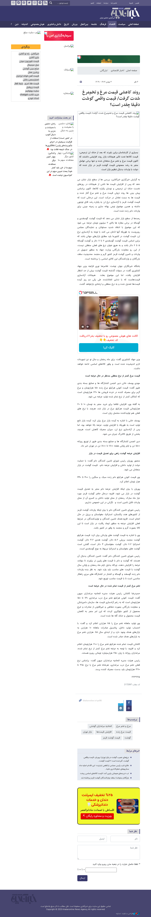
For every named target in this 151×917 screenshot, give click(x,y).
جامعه (94, 24)
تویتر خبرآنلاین (29, 3)
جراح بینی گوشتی (31, 69)
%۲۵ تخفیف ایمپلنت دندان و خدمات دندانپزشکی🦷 (97, 800)
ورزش (74, 24)
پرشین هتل (33, 72)
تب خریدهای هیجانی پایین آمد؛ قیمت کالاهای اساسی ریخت (104, 773)
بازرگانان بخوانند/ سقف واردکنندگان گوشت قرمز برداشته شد (105, 778)
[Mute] (88, 327)
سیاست (121, 24)
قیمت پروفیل (32, 87)
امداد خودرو (33, 98)
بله (18, 3)
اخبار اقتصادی (117, 70)
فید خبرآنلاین (45, 3)
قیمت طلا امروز (31, 84)
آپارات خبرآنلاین (24, 3)
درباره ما (106, 3)
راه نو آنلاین (24, 54)
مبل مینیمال (33, 65)
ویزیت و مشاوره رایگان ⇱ (97, 816)
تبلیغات (98, 3)
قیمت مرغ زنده (123, 732)
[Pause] (82, 327)
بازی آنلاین (34, 57)
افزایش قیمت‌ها (104, 732)
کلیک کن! (108, 347)
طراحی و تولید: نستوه (124, 913)
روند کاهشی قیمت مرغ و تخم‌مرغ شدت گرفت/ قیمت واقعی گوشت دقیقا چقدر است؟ (111, 98)
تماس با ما (114, 3)
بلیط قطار (18, 84)
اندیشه (25, 24)
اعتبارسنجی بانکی (31, 80)
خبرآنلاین (119, 13)
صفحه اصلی (133, 24)
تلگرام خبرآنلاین (40, 3)
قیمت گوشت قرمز (111, 738)
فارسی (137, 3)
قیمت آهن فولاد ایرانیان (27, 76)
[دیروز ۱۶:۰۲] (65, 127)
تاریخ (66, 24)
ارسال (82, 878)
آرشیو (92, 3)
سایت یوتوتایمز (32, 91)
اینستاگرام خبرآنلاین (34, 3)
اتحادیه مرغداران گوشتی (100, 726)
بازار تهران (87, 732)
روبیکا (13, 3)
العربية (131, 3)
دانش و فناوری (54, 24)
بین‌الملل (84, 24)
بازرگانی (103, 70)
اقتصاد (112, 24)
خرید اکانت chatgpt (29, 95)
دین (17, 24)
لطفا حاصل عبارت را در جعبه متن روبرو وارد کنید (116, 864)
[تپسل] (79, 57)
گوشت (128, 738)
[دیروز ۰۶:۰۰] (65, 157)
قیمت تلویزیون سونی (29, 61)
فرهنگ (103, 24)
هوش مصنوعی (37, 24)
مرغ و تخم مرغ (123, 726)
